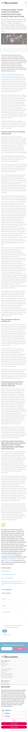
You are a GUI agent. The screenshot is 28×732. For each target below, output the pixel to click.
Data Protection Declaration (18, 730)
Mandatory (8, 710)
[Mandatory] (3, 710)
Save (14, 720)
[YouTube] (3, 716)
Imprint (25, 730)
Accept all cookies (14, 727)
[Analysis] (3, 713)
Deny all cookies (14, 723)
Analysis (7, 713)
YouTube (7, 716)
